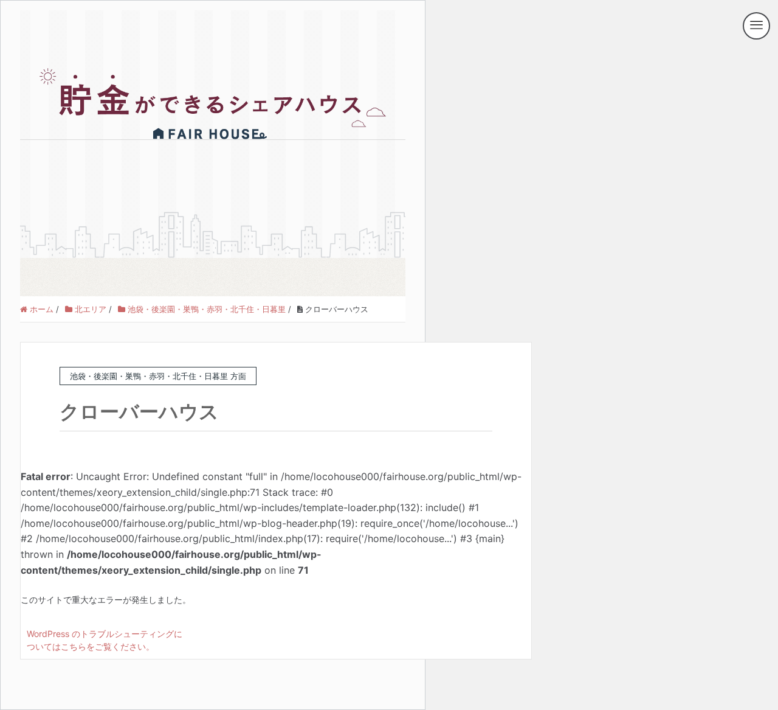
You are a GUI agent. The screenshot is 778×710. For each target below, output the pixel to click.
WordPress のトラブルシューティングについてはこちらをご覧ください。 (104, 640)
